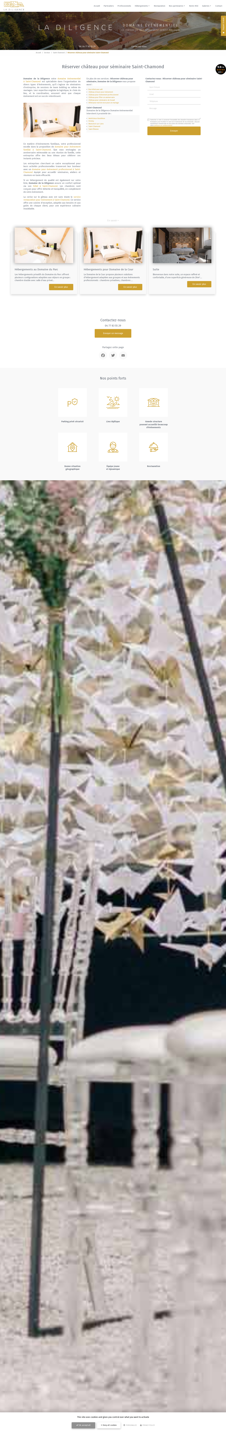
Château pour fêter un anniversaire (102, 97)
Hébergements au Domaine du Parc (36, 269)
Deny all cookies (109, 1425)
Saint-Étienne (94, 129)
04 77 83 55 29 (113, 325)
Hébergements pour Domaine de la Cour (108, 269)
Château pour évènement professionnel (103, 95)
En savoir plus (61, 287)
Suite (156, 269)
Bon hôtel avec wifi (96, 89)
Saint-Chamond (59, 53)
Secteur (47, 53)
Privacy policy (148, 1425)
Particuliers (109, 6)
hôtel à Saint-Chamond (45, 186)
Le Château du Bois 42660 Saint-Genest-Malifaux (151, 30)
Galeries (205, 6)
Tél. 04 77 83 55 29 (87, 46)
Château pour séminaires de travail (102, 100)
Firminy (91, 121)
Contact (218, 6)
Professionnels (124, 6)
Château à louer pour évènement (101, 92)
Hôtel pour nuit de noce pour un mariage (104, 103)
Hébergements (141, 6)
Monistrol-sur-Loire (96, 124)
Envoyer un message (113, 333)
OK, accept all (84, 1425)
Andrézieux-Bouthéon (97, 118)
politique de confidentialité (163, 125)
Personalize (131, 1425)
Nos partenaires (176, 6)
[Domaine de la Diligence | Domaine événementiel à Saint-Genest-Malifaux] (14, 5)
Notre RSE (193, 6)
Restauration (159, 6)
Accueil (97, 6)
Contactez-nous (139, 46)
